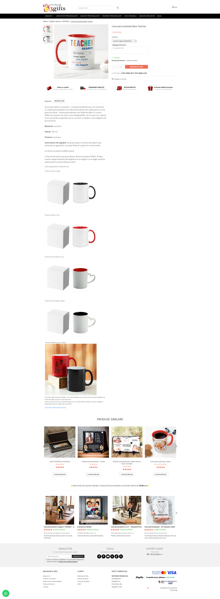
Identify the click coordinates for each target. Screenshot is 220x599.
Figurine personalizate (112, 16)
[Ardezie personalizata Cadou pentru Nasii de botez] (127, 442)
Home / (46, 21)
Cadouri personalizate (90, 16)
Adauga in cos (136, 67)
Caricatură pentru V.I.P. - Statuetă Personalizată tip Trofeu (134, 527)
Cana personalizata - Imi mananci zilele (159, 527)
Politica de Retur (82, 579)
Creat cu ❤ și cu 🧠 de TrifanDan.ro (148, 588)
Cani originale (130, 16)
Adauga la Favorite (120, 79)
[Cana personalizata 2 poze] (160, 442)
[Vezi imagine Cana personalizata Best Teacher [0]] (48, 29)
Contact (45, 587)
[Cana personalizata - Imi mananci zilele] (160, 510)
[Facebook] (99, 556)
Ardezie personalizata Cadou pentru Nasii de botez (127, 462)
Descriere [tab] (48, 101)
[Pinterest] (104, 556)
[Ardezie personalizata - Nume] (93, 442)
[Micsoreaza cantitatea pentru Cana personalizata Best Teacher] (113, 67)
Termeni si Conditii (49, 579)
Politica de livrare (49, 584)
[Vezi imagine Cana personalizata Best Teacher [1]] (48, 39)
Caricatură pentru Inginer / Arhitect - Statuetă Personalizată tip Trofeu (71, 527)
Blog (159, 16)
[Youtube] (108, 556)
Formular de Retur (83, 581)
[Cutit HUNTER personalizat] (59, 442)
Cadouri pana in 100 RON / (59, 21)
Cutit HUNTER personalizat (60, 461)
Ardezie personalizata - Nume (93, 461)
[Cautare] (118, 8)
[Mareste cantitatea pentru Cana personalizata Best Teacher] (121, 67)
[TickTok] (117, 556)
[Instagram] (121, 556)
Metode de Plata (83, 576)
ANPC (79, 584)
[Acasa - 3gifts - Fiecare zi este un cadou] (54, 8)
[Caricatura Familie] (93, 510)
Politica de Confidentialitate (68, 562)
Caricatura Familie (84, 527)
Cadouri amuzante (147, 16)
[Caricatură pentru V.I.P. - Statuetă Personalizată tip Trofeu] (127, 510)
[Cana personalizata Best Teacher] (81, 51)
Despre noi (46, 576)
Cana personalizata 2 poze (160, 461)
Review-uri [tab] (59, 101)
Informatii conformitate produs (55, 407)
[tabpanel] (81, 51)
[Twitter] (112, 556)
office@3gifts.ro (156, 554)
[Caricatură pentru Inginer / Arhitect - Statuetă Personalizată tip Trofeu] (60, 510)
